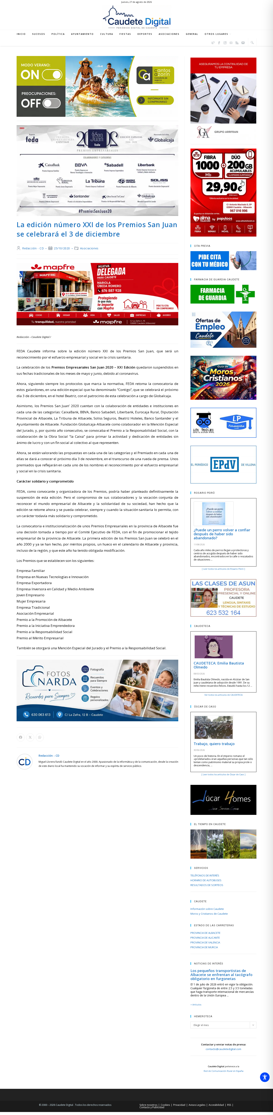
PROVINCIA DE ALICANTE (205, 937)
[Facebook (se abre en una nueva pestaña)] (219, 42)
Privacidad (179, 1105)
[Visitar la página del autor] (25, 761)
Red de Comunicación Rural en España (223, 1071)
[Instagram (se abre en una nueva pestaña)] (225, 42)
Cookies (165, 1105)
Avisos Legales (197, 1105)
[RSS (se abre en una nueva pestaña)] (237, 42)
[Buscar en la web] (252, 42)
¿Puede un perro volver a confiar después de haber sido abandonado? (222, 534)
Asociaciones (89, 248)
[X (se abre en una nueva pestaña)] (213, 42)
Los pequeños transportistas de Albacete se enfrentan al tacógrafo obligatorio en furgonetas (221, 974)
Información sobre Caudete (207, 909)
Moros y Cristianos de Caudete (209, 913)
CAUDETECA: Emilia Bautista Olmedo (219, 665)
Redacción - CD (33, 248)
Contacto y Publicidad (151, 1107)
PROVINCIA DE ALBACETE (205, 933)
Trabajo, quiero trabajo (214, 743)
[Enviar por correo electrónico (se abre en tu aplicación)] (243, 42)
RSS (229, 1105)
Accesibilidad (216, 1105)
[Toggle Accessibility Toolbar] (265, 1077)
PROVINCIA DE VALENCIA (205, 942)
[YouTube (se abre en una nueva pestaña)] (231, 42)
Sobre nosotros (148, 1105)
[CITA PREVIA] (223, 260)
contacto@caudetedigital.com (223, 1049)
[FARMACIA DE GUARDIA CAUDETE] (223, 294)
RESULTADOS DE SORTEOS (206, 885)
